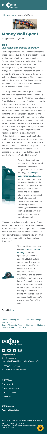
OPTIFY (7, 396)
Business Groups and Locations (32, 420)
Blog (12, 310)
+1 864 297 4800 (8, 366)
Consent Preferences (29, 426)
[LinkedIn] (6, 45)
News (13, 15)
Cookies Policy (17, 426)
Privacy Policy (6, 426)
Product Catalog (10, 392)
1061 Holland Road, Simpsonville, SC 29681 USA (20, 361)
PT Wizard (8, 384)
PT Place (8, 380)
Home (6, 15)
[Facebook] (4, 45)
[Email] (3, 45)
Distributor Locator (11, 388)
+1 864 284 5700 (8, 369)
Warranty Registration (10, 410)
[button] (40, 428)
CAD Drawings (8, 406)
